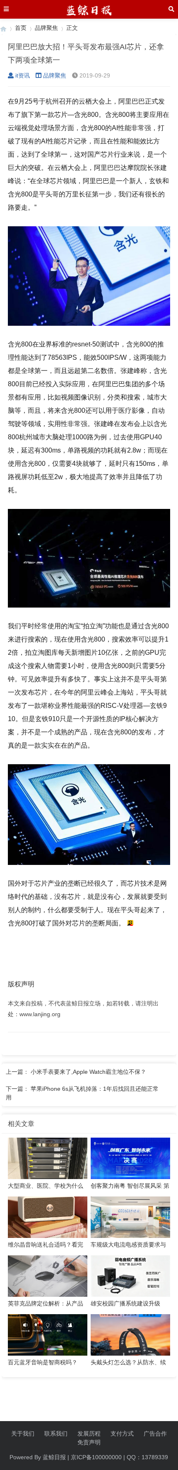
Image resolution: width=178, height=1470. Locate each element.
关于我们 (22, 1433)
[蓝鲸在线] (3, 28)
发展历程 (89, 1433)
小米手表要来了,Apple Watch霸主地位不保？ (88, 1071)
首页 (20, 27)
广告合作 (155, 1433)
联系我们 (55, 1433)
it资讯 (22, 75)
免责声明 (89, 1442)
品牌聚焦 (46, 27)
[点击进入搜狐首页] (130, 923)
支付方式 (122, 1433)
